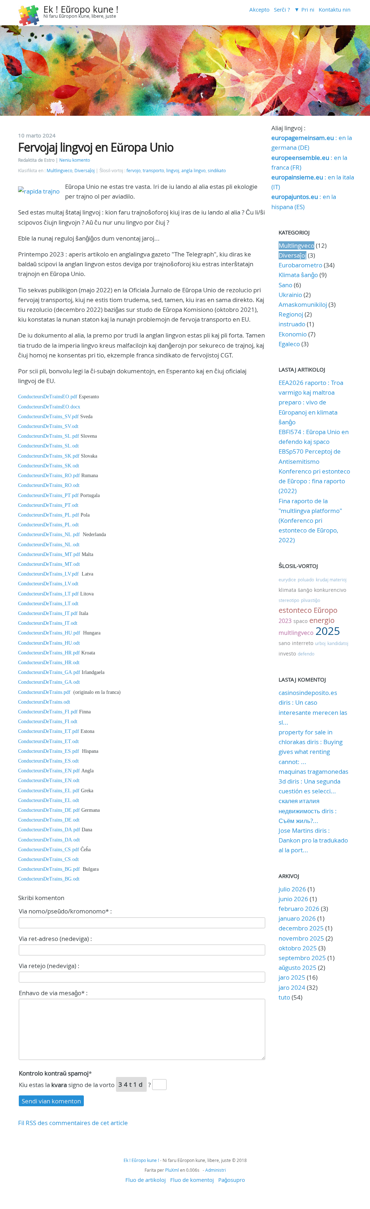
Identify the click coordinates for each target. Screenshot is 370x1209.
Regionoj (291, 314)
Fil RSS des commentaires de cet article (73, 1123)
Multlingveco (59, 170)
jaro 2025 (292, 977)
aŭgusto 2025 (298, 967)
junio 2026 (293, 899)
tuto (285, 997)
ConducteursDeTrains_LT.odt (48, 603)
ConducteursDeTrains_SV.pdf (48, 416)
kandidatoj (337, 643)
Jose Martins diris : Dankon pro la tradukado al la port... (313, 840)
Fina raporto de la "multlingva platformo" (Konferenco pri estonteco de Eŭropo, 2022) (310, 520)
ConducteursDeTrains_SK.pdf (48, 456)
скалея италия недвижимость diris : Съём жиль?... (308, 810)
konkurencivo (330, 589)
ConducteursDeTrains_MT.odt (49, 564)
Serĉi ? (282, 9)
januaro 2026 (297, 918)
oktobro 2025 (298, 948)
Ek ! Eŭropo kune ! (81, 9)
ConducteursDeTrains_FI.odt (47, 721)
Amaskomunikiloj (303, 304)
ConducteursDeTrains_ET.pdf (48, 731)
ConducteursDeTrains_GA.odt (49, 682)
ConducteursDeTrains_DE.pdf (49, 810)
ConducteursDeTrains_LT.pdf (48, 594)
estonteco (295, 610)
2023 (285, 621)
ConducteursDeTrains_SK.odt (48, 465)
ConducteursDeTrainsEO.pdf (47, 396)
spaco (300, 621)
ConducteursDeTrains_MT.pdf (49, 554)
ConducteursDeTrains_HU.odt (49, 643)
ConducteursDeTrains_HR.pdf (49, 653)
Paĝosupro (231, 1179)
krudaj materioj (331, 579)
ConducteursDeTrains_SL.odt (48, 446)
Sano (285, 285)
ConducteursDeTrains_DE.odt (48, 820)
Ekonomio (293, 334)
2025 (327, 631)
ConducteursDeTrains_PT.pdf (48, 495)
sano (284, 643)
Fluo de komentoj (192, 1179)
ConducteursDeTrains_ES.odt (48, 761)
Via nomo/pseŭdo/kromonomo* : (65, 911)
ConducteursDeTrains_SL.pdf (48, 436)
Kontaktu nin (334, 9)
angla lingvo (193, 170)
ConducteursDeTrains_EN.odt (48, 780)
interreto (302, 643)
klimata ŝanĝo (295, 589)
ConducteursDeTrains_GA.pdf (49, 672)
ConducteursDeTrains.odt (44, 702)
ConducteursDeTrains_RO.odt (48, 485)
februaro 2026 (299, 908)
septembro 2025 (302, 958)
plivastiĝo (310, 600)
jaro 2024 (292, 987)
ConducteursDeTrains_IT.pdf (48, 613)
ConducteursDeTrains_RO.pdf (49, 475)
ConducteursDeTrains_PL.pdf (48, 515)
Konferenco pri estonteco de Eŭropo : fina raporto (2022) (314, 481)
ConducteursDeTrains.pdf (45, 692)
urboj (320, 643)
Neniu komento (74, 160)
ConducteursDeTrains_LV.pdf (48, 574)
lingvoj (172, 170)
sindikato (217, 170)
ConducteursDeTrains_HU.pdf (49, 633)
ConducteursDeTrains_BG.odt (48, 879)
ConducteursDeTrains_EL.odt (48, 800)
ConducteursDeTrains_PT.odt (48, 505)
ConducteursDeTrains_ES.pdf (48, 751)
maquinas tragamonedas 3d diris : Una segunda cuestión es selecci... (313, 781)
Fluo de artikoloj (145, 1179)
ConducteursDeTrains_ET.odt (48, 741)
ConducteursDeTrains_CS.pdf (48, 849)
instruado (292, 324)
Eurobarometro (300, 265)
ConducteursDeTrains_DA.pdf (49, 829)
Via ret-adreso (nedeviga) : (55, 938)
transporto (153, 170)
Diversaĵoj (84, 170)
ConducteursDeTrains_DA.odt (49, 840)
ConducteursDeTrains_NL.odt (48, 544)
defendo (306, 654)
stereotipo (289, 600)
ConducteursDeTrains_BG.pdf (50, 869)
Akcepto (259, 9)
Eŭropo (325, 610)
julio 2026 (292, 889)
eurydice (287, 579)
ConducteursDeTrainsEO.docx (49, 407)
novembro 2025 (301, 938)
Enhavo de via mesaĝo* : (53, 993)
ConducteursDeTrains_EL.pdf (48, 790)
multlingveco (296, 633)
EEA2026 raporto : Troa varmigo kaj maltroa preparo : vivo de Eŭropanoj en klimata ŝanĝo (311, 402)
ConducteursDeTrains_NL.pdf (49, 534)
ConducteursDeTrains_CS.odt (48, 859)
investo (287, 653)
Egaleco (289, 344)
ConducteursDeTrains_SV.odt (48, 426)
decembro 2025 (301, 928)
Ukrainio (290, 294)
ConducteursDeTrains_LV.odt (48, 583)
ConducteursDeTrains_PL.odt (48, 524)
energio (322, 620)
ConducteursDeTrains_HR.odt (48, 662)
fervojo (133, 170)
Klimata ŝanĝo (298, 275)
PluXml (172, 1170)
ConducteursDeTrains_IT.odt (47, 623)
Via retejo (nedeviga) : (49, 966)
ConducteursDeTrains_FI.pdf (48, 711)
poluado (306, 579)
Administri (215, 1170)
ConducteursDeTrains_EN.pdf (49, 770)
